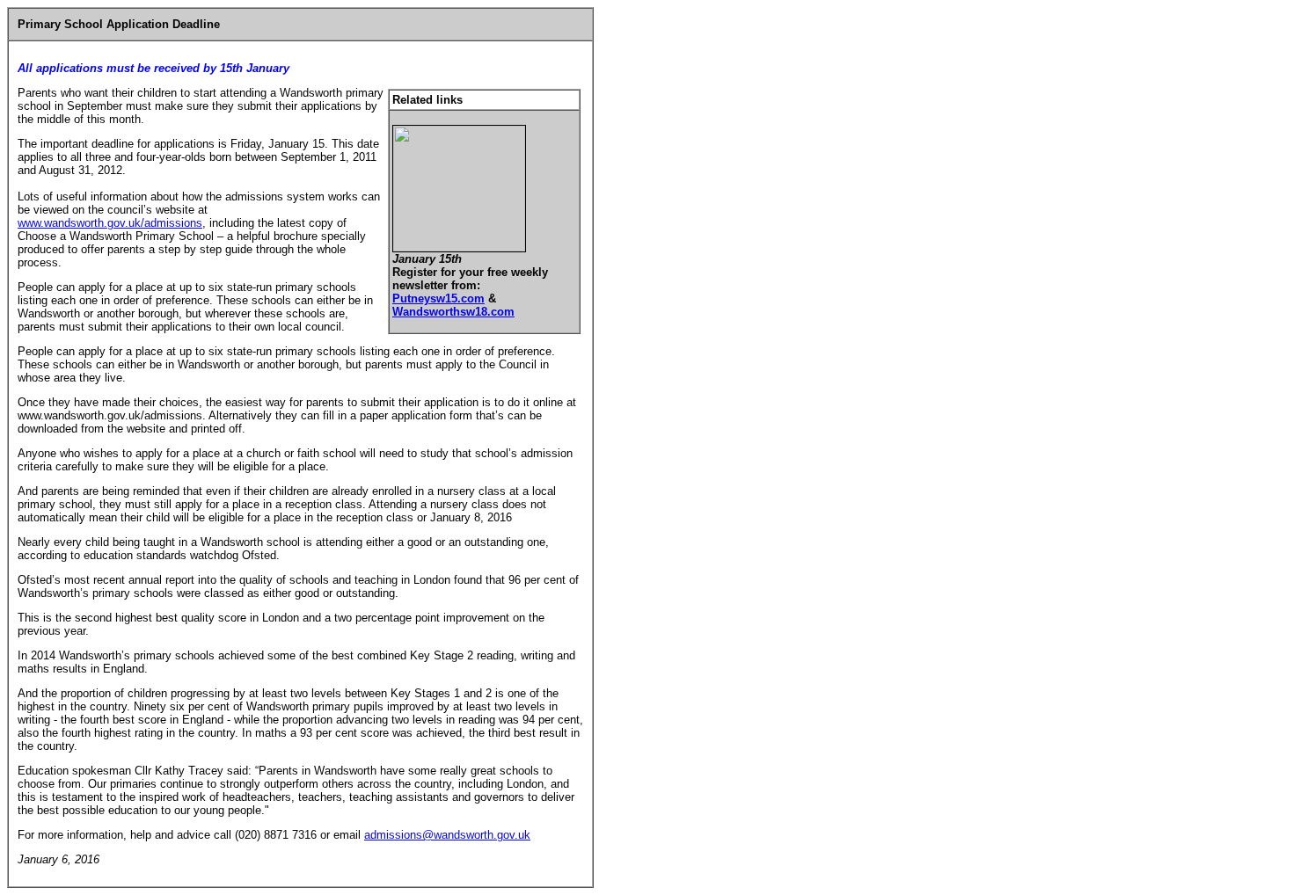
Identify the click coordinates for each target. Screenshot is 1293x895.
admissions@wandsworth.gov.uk (447, 834)
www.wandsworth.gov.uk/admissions (110, 222)
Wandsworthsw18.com (453, 311)
